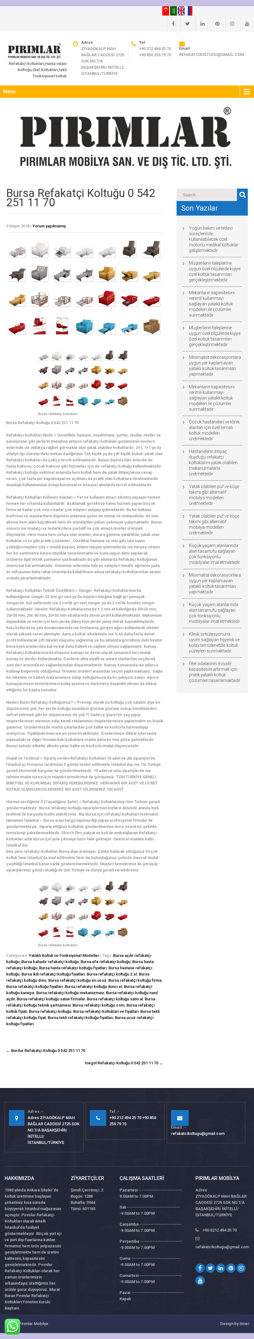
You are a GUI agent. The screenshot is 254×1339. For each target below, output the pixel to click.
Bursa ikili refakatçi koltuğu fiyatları (53, 974)
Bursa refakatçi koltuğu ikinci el (93, 986)
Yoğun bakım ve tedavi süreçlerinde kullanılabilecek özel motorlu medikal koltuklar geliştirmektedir (214, 239)
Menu (9, 91)
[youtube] (244, 24)
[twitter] (185, 24)
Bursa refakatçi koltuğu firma (134, 980)
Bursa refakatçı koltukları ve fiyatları (105, 1011)
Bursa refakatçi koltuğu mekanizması (70, 992)
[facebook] (171, 24)
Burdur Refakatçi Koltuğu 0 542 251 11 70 (45, 1050)
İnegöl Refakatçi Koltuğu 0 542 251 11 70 (124, 1063)
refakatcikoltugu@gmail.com (211, 54)
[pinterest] (215, 24)
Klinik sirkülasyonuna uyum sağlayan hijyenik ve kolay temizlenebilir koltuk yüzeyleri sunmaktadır (214, 642)
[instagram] (229, 24)
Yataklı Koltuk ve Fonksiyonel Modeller (64, 955)
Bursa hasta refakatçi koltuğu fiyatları (73, 968)
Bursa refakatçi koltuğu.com (98, 1005)
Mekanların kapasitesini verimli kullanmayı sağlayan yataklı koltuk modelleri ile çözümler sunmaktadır (211, 304)
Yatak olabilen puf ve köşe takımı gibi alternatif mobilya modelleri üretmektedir (214, 495)
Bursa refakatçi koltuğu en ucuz (77, 980)
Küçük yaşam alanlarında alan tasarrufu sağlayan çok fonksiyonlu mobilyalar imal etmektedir (214, 554)
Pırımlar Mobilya (33, 1323)
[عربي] (174, 10)
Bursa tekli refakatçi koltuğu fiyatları (80, 1017)
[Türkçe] (166, 10)
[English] (182, 10)
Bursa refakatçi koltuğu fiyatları (34, 986)
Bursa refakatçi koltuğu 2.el (112, 974)
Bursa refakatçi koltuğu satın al (115, 999)
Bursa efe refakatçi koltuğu (105, 961)
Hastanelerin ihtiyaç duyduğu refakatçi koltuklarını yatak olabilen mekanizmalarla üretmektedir (213, 462)
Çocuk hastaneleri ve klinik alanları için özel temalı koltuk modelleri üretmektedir (214, 430)
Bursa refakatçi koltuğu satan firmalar (51, 999)
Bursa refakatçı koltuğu (50, 1011)
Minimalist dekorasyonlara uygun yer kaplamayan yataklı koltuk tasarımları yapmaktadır (215, 366)
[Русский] (189, 10)
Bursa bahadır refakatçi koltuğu (50, 961)
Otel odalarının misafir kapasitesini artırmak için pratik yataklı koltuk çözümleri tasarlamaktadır (214, 672)
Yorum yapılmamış (49, 226)
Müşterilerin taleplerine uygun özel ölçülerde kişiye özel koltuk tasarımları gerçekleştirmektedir (214, 271)
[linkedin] (200, 24)
